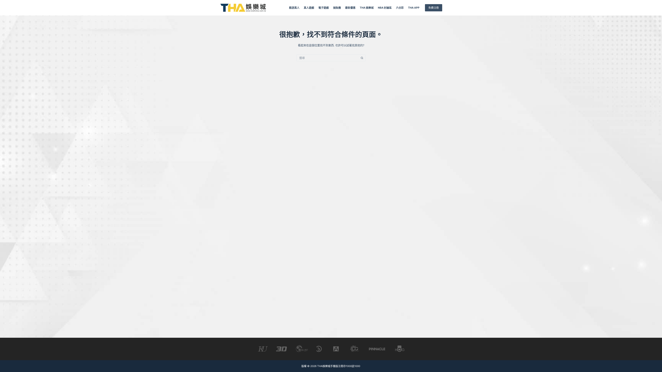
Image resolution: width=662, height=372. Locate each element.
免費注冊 (433, 7)
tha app (413, 7)
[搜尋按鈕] (362, 57)
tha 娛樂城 (367, 7)
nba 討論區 (385, 7)
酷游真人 (294, 7)
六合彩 (400, 7)
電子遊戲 (323, 7)
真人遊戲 (309, 7)
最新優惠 (350, 7)
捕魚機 (337, 7)
